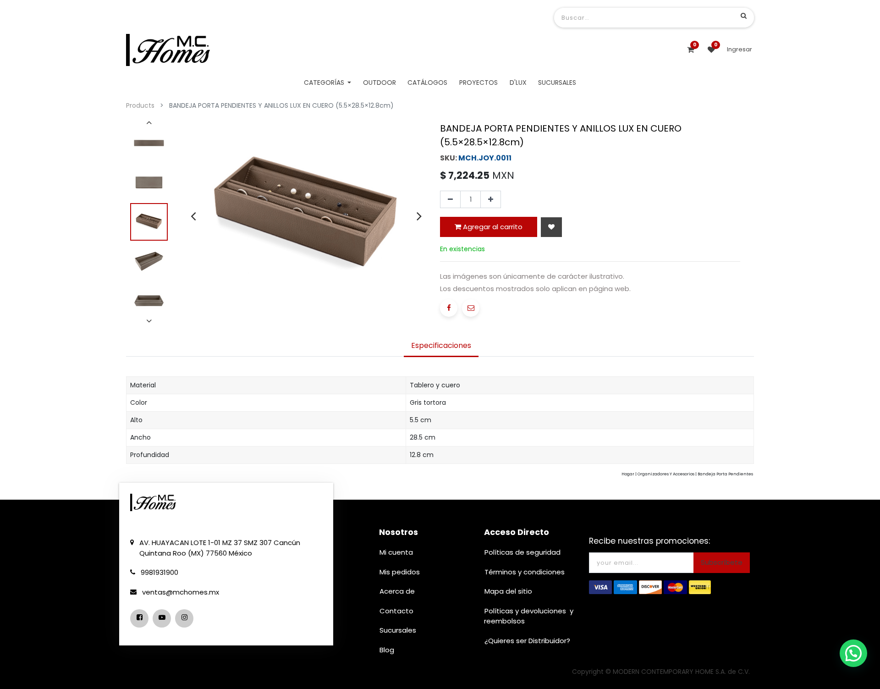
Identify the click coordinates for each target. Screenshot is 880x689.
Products (140, 105)
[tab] (441, 346)
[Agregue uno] (490, 199)
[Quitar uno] (450, 199)
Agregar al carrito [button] (491, 227)
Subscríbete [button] (721, 562)
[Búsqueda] (743, 15)
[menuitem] (379, 83)
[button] (551, 227)
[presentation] (193, 216)
